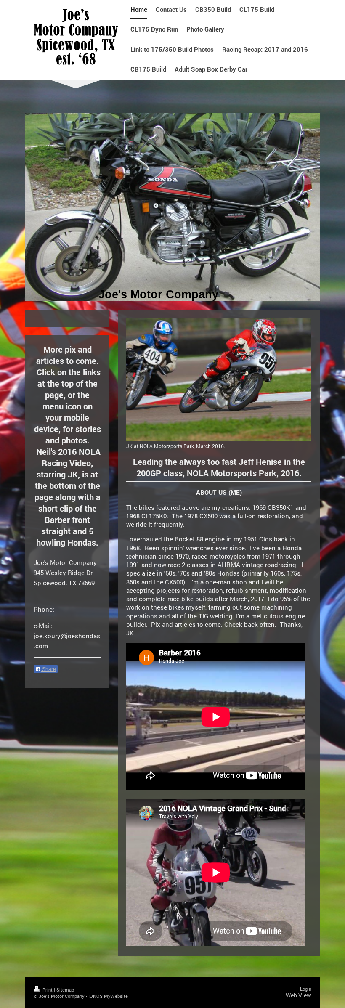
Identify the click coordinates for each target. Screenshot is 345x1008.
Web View (298, 995)
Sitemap (65, 990)
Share (48, 669)
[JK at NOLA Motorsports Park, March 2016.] (218, 379)
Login (305, 989)
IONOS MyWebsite (108, 996)
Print (47, 990)
